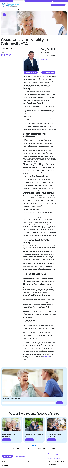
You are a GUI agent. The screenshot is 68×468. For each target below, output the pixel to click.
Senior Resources (7, 9)
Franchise (55, 1)
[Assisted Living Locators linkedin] (57, 454)
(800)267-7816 (63, 1)
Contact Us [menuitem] (43, 5)
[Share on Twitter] (7, 54)
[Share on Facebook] (2, 54)
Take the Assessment (30, 72)
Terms (63, 458)
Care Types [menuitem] (26, 5)
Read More (6, 440)
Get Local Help (46, 356)
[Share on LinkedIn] (4, 54)
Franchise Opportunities (20, 456)
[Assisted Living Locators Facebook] (48, 454)
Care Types (27, 448)
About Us (53, 448)
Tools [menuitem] (32, 5)
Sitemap (50, 458)
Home (2, 9)
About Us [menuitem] (37, 5)
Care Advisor (16, 448)
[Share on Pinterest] (10, 54)
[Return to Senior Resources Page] (4, 14)
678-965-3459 (43, 59)
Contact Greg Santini (48, 72)
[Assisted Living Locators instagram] (65, 454)
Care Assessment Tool (40, 448)
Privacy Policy (57, 458)
